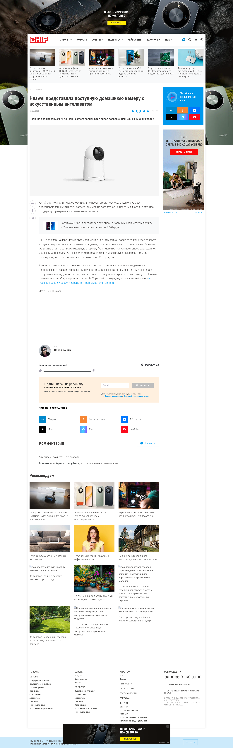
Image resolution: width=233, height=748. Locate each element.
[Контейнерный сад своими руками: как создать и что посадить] (94, 578)
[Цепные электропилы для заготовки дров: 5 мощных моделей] (139, 538)
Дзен (50, 429)
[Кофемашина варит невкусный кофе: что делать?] (94, 538)
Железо (123, 679)
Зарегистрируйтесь (67, 463)
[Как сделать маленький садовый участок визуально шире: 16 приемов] (50, 619)
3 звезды (140, 111)
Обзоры (64, 39)
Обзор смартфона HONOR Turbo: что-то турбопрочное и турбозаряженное (70, 72)
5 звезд (148, 111)
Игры (122, 675)
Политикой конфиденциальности (136, 396)
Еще (167, 39)
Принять (190, 742)
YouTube (134, 429)
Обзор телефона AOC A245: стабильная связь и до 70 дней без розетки (131, 72)
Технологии (152, 39)
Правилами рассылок (113, 396)
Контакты (199, 213)
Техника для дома (37, 705)
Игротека (125, 672)
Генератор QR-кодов (129, 710)
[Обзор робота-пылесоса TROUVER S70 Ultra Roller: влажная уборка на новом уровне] (50, 495)
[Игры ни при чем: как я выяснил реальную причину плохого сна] (139, 495)
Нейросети (134, 39)
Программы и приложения (41, 708)
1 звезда (133, 111)
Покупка (78, 675)
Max (91, 429)
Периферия (35, 691)
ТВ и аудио (34, 701)
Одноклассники (97, 419)
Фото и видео (35, 694)
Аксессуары (35, 698)
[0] (93, 370)
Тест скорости (128, 693)
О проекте (124, 707)
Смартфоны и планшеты (40, 680)
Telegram (52, 419)
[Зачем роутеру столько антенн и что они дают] (50, 538)
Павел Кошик (62, 350)
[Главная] (30, 89)
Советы (96, 39)
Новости (82, 39)
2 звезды (136, 111)
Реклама (125, 698)
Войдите (44, 463)
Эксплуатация (81, 679)
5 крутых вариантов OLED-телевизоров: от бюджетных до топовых (161, 71)
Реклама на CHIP (170, 213)
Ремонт (78, 682)
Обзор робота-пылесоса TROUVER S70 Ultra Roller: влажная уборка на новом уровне (42, 73)
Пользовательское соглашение (133, 717)
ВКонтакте (135, 419)
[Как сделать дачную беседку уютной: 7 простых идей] (50, 568)
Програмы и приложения (86, 708)
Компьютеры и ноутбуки (40, 684)
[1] (40, 370)
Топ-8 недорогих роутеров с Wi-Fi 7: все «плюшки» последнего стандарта (190, 72)
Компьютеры (80, 694)
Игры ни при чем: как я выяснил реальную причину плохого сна (101, 71)
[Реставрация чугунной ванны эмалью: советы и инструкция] (139, 609)
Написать (150, 443)
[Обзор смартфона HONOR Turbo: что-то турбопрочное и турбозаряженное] (94, 495)
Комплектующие (37, 687)
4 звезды (144, 111)
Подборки (114, 39)
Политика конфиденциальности (134, 721)
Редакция (124, 714)
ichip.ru (124, 703)
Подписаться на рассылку (178, 684)
